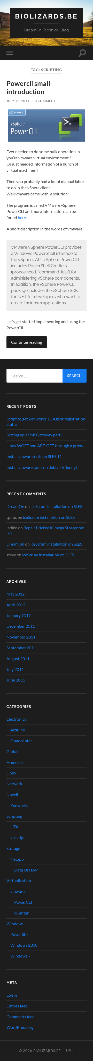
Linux (11, 772)
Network (14, 783)
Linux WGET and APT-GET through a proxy (44, 445)
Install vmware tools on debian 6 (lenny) (41, 467)
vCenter (21, 912)
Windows (15, 923)
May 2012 (15, 593)
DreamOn (15, 506)
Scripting (14, 816)
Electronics (16, 719)
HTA (14, 826)
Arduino (17, 729)
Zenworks (19, 805)
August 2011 (17, 658)
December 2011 (20, 626)
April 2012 (15, 604)
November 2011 (20, 636)
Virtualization (18, 880)
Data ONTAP (26, 869)
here (22, 217)
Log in (11, 995)
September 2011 (21, 647)
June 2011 (15, 679)
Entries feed (17, 1005)
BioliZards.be (46, 16)
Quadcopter (21, 740)
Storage (13, 848)
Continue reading (26, 342)
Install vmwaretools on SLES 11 (34, 456)
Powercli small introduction (28, 87)
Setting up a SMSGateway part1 (34, 434)
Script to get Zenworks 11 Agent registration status (45, 421)
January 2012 (18, 615)
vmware (17, 891)
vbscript (17, 837)
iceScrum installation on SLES (56, 506)
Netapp (17, 859)
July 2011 (15, 669)
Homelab (14, 762)
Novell (12, 794)
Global (12, 751)
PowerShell (20, 934)
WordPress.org (19, 1027)
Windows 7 (20, 955)
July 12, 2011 (17, 101)
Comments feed (20, 1016)
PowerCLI (23, 902)
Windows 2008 (23, 945)
